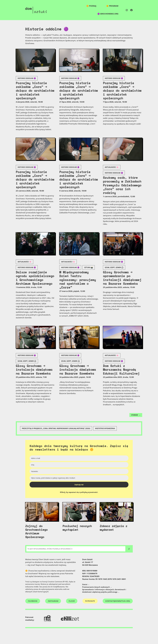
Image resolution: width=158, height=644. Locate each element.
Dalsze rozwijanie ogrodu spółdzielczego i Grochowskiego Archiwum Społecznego (35, 277)
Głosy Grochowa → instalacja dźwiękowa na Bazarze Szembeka (34, 369)
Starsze (135, 415)
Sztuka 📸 (88, 267)
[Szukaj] (129, 548)
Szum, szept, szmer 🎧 (114, 267)
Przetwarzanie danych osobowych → (97, 587)
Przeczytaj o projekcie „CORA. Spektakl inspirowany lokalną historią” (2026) (56, 428)
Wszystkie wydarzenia (105, 428)
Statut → (85, 584)
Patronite (90, 601)
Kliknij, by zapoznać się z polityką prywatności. (79, 492)
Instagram (53, 601)
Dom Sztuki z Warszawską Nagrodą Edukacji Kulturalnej (121, 369)
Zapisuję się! (79, 485)
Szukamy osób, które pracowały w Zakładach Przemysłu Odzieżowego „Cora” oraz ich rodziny (122, 185)
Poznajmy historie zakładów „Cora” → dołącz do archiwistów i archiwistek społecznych (35, 90)
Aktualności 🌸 (112, 167)
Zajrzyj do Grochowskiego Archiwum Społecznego (36, 531)
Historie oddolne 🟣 (27, 78)
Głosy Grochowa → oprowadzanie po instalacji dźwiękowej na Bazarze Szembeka (122, 277)
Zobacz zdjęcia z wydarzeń (113, 528)
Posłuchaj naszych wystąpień (77, 528)
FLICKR (72, 601)
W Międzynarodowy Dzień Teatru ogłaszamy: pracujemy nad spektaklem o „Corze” (77, 279)
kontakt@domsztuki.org (117, 601)
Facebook (32, 601)
